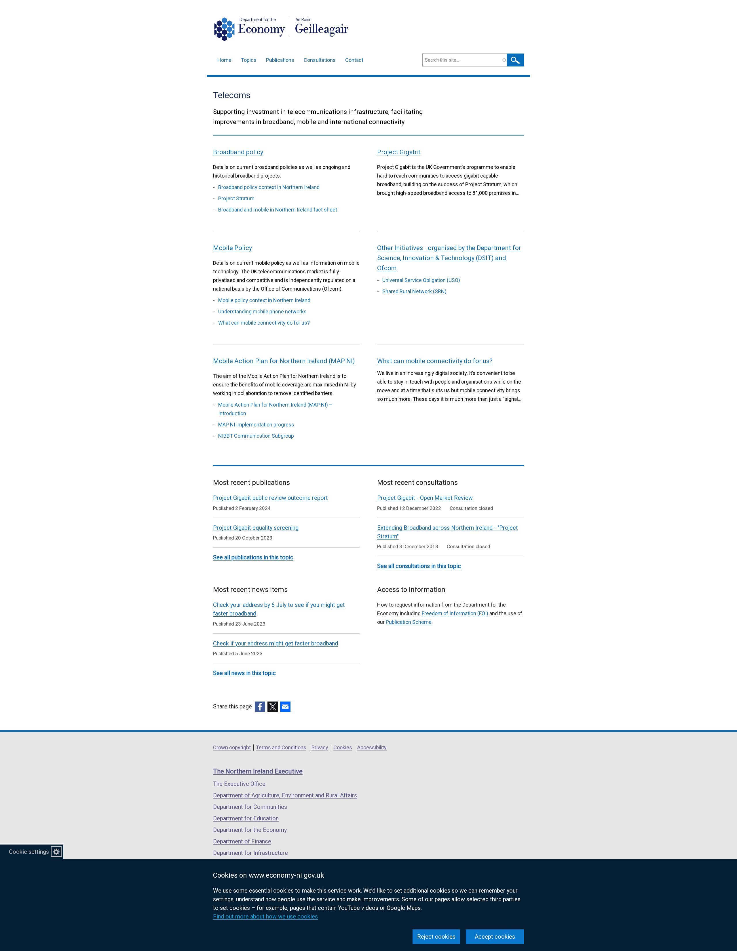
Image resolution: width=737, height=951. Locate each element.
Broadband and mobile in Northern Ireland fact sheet (277, 210)
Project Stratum (236, 198)
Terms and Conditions (281, 747)
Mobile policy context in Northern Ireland (264, 300)
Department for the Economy (250, 829)
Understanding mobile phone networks (262, 311)
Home (224, 60)
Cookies (342, 747)
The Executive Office (239, 783)
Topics (249, 60)
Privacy (319, 747)
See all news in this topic (244, 673)
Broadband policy (238, 152)
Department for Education (246, 818)
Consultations (320, 60)
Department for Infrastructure (250, 852)
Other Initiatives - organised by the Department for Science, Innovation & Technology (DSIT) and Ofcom (449, 258)
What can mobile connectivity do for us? (264, 323)
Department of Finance (242, 841)
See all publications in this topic (253, 557)
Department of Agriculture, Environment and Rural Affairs (285, 795)
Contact (354, 60)
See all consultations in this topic (419, 566)
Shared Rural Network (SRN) (414, 291)
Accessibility (372, 747)
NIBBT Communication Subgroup (256, 436)
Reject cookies (436, 936)
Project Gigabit (398, 152)
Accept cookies (495, 936)
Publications (280, 60)
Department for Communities (250, 806)
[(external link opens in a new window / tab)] (260, 707)
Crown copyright (232, 747)
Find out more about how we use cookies (265, 916)
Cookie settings (29, 851)
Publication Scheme (409, 622)
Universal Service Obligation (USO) (421, 280)
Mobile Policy (232, 247)
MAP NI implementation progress (256, 425)
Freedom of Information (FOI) (455, 613)
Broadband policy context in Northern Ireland (269, 187)
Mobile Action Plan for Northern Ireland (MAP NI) (284, 361)
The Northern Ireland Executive (258, 771)
